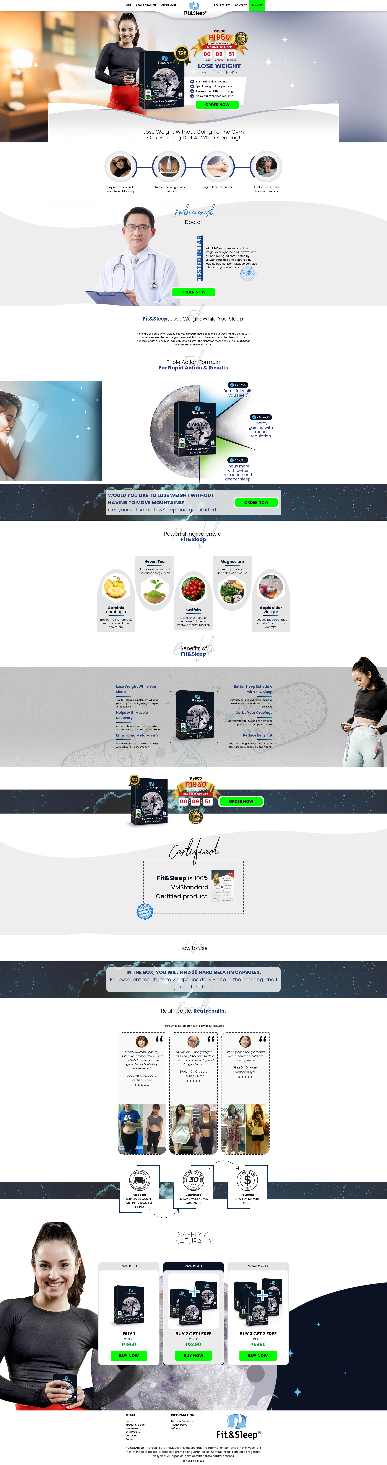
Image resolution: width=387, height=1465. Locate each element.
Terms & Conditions (182, 1421)
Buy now (129, 1355)
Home (128, 5)
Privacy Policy (179, 1424)
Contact (241, 5)
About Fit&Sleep (146, 5)
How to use (131, 1428)
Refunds (175, 1428)
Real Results (222, 5)
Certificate (168, 5)
